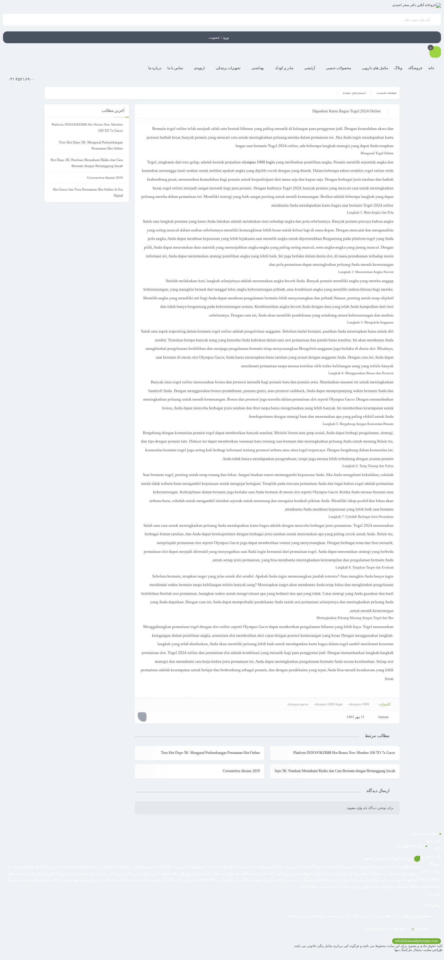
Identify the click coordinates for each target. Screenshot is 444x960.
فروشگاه (435, 863)
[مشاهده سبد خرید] (435, 52)
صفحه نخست (386, 93)
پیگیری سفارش (430, 856)
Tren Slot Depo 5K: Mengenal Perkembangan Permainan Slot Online (210, 753)
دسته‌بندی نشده (354, 93)
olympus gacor (298, 704)
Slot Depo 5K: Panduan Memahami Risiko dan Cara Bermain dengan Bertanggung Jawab (335, 771)
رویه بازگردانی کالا (429, 879)
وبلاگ (437, 848)
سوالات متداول (430, 871)
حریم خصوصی (431, 886)
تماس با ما (434, 841)
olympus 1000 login (258, 162)
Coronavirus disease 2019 (241, 771)
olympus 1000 (359, 704)
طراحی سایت (432, 950)
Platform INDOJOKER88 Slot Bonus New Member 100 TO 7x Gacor (344, 753)
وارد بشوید (354, 808)
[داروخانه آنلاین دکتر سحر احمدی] (416, 5)
